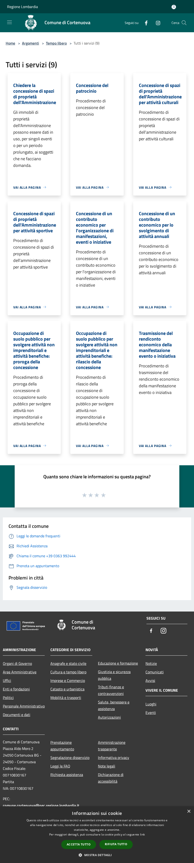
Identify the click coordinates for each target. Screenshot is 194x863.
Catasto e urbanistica (67, 689)
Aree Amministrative (19, 672)
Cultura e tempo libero (68, 672)
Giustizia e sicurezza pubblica (114, 675)
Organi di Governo (17, 663)
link (142, 834)
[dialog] (97, 834)
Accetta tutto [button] (79, 844)
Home (10, 43)
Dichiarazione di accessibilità (110, 778)
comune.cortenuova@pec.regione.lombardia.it (41, 805)
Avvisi (150, 680)
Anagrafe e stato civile (68, 663)
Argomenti (30, 43)
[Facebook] (144, 22)
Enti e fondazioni (16, 689)
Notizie (151, 663)
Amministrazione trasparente (111, 746)
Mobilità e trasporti (65, 697)
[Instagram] (156, 22)
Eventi (151, 712)
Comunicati (155, 672)
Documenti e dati (16, 714)
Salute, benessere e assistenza (113, 705)
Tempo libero (56, 43)
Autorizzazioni (109, 717)
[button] (97, 855)
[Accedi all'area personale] (173, 7)
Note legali (106, 766)
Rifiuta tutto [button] (116, 844)
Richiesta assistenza (66, 774)
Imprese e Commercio (67, 680)
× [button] (188, 811)
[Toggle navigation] (9, 22)
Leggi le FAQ (60, 766)
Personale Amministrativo (24, 706)
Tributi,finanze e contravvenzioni (111, 690)
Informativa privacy (113, 757)
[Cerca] (184, 23)
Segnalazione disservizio (69, 757)
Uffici (7, 680)
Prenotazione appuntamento (62, 746)
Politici (8, 697)
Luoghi (151, 704)
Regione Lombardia (22, 6)
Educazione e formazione (118, 663)
